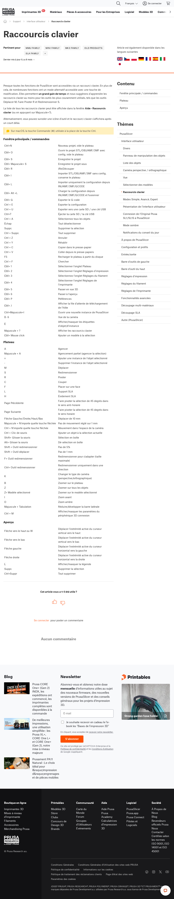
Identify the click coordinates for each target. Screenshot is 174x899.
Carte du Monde (81, 810)
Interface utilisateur (36, 21)
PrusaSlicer (133, 809)
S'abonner (72, 739)
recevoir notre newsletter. (101, 732)
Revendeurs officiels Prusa (160, 822)
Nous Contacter (158, 830)
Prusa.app (132, 813)
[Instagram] (153, 872)
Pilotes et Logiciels (131, 823)
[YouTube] (167, 872)
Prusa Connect (135, 817)
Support (17, 21)
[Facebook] (147, 872)
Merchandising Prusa (16, 828)
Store (54, 813)
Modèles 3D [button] (146, 11)
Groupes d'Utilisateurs (84, 822)
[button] (120, 59)
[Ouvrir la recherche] (118, 3)
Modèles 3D (58, 809)
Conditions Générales (62, 864)
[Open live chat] (165, 890)
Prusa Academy (106, 815)
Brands (55, 828)
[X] (160, 872)
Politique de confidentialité (73, 749)
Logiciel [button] (129, 11)
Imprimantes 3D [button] (33, 11)
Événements (83, 828)
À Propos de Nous (159, 810)
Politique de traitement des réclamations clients (76, 874)
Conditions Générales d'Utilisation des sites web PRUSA (108, 864)
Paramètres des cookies (63, 878)
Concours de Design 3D (58, 823)
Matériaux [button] (56, 11)
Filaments (10, 820)
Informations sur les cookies (98, 869)
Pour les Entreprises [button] (108, 11)
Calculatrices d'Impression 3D (109, 824)
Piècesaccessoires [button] (79, 11)
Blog (154, 816)
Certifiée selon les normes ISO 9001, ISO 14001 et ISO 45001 (160, 843)
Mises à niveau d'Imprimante (13, 815)
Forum (80, 816)
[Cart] (168, 3)
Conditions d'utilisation (102, 749)
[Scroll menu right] (170, 12)
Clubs (54, 817)
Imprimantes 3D (14, 809)
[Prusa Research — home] (8, 11)
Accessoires (11, 824)
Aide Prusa (107, 809)
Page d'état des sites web (119, 874)
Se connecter (41, 620)
